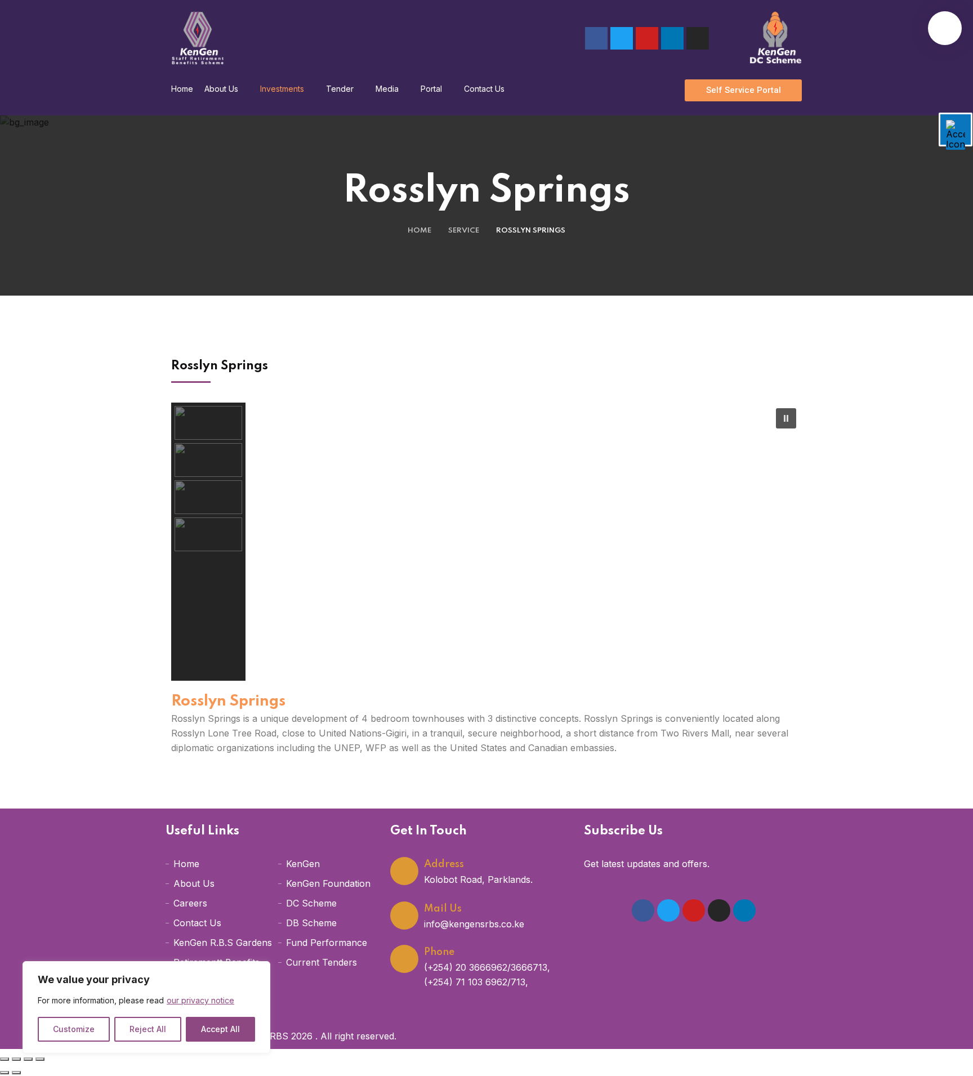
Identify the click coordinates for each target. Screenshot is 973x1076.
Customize (74, 1029)
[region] (146, 1007)
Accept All (220, 1029)
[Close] (258, 970)
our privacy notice (200, 1000)
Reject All (148, 1029)
